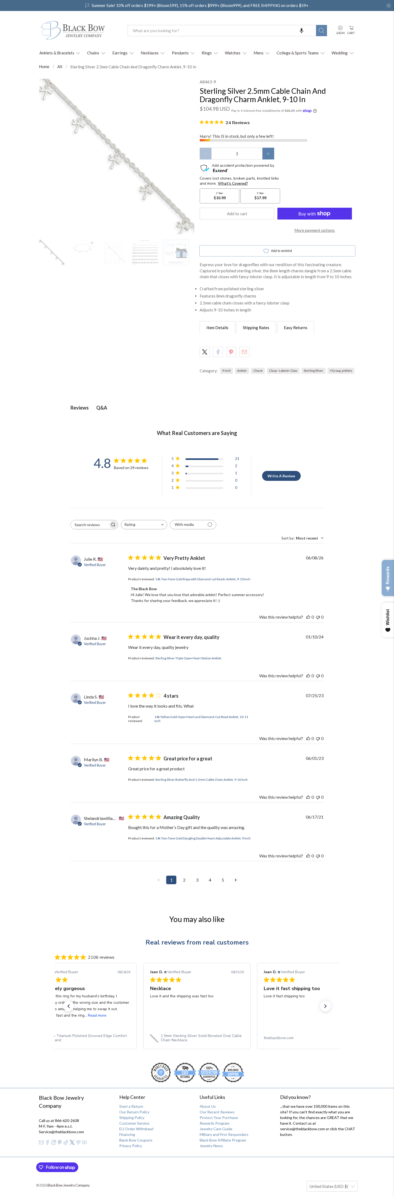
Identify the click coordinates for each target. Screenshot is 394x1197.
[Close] (271, 542)
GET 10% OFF (197, 648)
